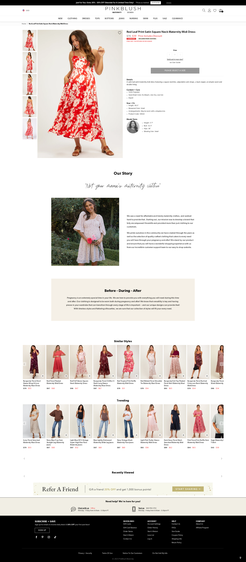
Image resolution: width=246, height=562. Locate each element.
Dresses (86, 19)
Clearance (177, 19)
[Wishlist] (215, 10)
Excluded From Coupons (147, 38)
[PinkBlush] (122, 8)
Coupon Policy (177, 535)
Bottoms (109, 19)
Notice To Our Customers (132, 553)
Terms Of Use (107, 553)
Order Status (128, 531)
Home (24, 24)
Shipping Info (177, 539)
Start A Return (128, 535)
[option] (80, 94)
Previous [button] (40, 94)
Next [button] (120, 94)
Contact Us (127, 539)
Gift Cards (127, 524)
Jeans (121, 19)
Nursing (134, 19)
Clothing (72, 19)
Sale (165, 19)
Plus (155, 19)
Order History (152, 528)
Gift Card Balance (130, 528)
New (60, 19)
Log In (149, 539)
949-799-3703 (151, 508)
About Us (199, 524)
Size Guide (176, 531)
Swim (145, 19)
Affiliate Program (202, 528)
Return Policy (177, 543)
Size (175, 50)
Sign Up (42, 530)
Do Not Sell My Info (159, 553)
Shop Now (156, 3)
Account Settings (154, 524)
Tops (97, 19)
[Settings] (209, 10)
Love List (150, 535)
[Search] (204, 10)
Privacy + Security (85, 553)
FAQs (174, 528)
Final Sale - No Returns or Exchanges (139, 41)
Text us (141, 508)
